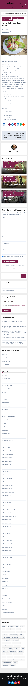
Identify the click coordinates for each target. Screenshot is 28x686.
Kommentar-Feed (6, 361)
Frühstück (4, 399)
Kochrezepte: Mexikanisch (8, 506)
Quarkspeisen (5, 588)
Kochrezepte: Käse (6, 499)
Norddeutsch (5, 651)
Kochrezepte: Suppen (7, 557)
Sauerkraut (4, 592)
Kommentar (5, 217)
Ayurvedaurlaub (6, 378)
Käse (23, 648)
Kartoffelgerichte (6, 18)
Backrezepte (11, 626)
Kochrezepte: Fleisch (7, 478)
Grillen (23, 631)
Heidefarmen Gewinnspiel (8, 413)
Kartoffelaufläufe (6, 637)
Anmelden (4, 354)
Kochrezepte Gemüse (7, 648)
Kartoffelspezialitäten (18, 18)
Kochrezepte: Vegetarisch (8, 561)
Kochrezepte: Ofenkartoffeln (9, 516)
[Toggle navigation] (1, 4)
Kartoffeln (22, 637)
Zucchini (13, 665)
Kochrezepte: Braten (9, 166)
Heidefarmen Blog (13, 3)
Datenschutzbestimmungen (19, 305)
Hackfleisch (4, 634)
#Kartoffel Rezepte (7, 31)
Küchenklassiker (6, 571)
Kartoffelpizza (5, 437)
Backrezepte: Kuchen (7, 385)
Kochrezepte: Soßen (7, 550)
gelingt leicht (11, 631)
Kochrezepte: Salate (7, 19)
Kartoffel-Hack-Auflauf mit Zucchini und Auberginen (19, 135)
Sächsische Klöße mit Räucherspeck (13, 169)
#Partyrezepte (5, 32)
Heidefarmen (5, 409)
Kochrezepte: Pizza (6, 523)
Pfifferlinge (20, 651)
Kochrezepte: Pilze (18, 193)
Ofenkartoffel (13, 651)
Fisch (13, 629)
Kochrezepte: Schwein (7, 547)
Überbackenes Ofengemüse (10, 181)
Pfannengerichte (6, 585)
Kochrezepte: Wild (6, 564)
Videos (3, 605)
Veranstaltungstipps (7, 602)
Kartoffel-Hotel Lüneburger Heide (10, 287)
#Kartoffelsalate (16, 31)
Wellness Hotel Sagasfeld (8, 612)
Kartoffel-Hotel (5, 426)
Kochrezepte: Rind (18, 194)
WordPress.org (5, 364)
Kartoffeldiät (5, 430)
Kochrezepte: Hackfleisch (10, 179)
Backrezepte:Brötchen (7, 389)
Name (3, 236)
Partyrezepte (5, 581)
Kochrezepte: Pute (6, 526)
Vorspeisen (4, 609)
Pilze (3, 654)
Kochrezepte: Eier (6, 468)
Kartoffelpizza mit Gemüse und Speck (8, 135)
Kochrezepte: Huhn (8, 193)
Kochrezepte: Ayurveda (7, 454)
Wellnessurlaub (5, 616)
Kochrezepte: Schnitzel (7, 543)
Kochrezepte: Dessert (7, 461)
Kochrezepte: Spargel (9, 196)
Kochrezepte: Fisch (6, 475)
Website (4, 249)
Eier (3, 629)
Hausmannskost (19, 161)
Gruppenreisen (5, 402)
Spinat (3, 659)
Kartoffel (6, 163)
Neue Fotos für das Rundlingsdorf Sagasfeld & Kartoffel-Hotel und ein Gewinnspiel (14, 333)
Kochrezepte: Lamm (7, 502)
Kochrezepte (17, 645)
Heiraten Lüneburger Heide (8, 416)
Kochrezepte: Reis (8, 194)
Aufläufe (4, 626)
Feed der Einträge (6, 357)
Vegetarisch (21, 659)
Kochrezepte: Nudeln (7, 512)
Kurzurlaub (4, 574)
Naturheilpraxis (5, 578)
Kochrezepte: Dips (6, 464)
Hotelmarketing (5, 419)
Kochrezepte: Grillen (7, 488)
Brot (17, 626)
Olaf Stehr (16, 151)
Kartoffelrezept (14, 640)
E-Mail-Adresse (6, 243)
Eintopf (3, 395)
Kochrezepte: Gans (6, 481)
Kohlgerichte (16, 648)
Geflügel (4, 631)
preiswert (9, 654)
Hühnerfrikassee (7, 199)
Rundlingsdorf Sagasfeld (8, 290)
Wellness (16, 662)
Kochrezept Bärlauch (7, 444)
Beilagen (12, 161)
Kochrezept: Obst (6, 447)
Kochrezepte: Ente (6, 471)
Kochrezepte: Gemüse (9, 178)
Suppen (9, 659)
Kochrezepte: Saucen (7, 540)
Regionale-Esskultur (17, 654)
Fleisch (18, 629)
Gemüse (18, 631)
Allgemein (6, 161)
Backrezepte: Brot (6, 382)
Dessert (22, 626)
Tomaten (15, 659)
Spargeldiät (4, 595)
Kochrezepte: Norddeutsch (8, 509)
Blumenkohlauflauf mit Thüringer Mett (14, 184)
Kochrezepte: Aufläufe (9, 176)
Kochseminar (5, 567)
